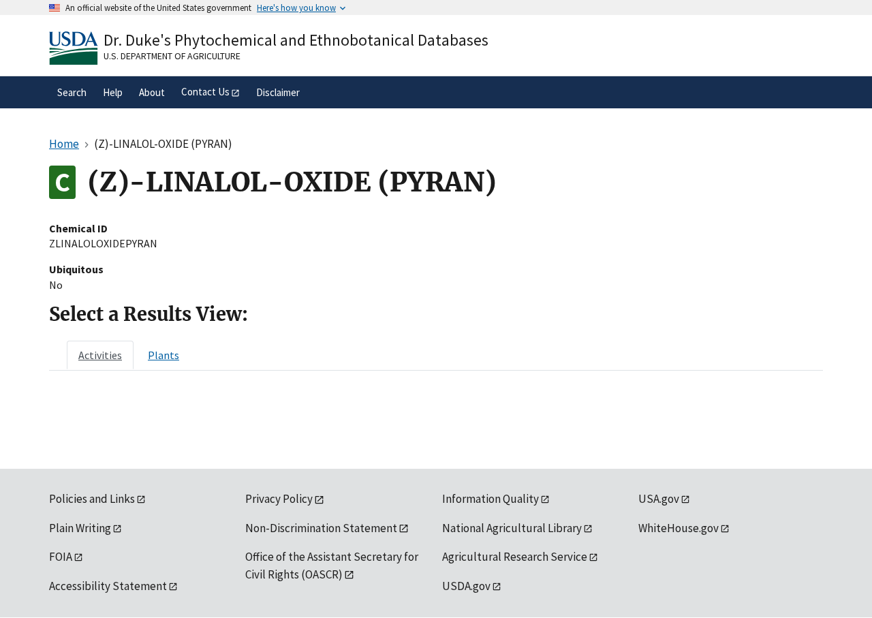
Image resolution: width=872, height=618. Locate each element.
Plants (163, 355)
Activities (100, 355)
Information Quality (490, 498)
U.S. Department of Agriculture (172, 56)
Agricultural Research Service (514, 556)
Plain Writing (80, 528)
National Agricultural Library (512, 528)
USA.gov (658, 498)
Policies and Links (92, 498)
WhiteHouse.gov (678, 528)
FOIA (60, 556)
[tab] (100, 355)
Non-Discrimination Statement (321, 528)
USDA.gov (466, 585)
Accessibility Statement (108, 585)
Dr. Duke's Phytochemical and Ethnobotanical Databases (296, 40)
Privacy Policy (279, 498)
